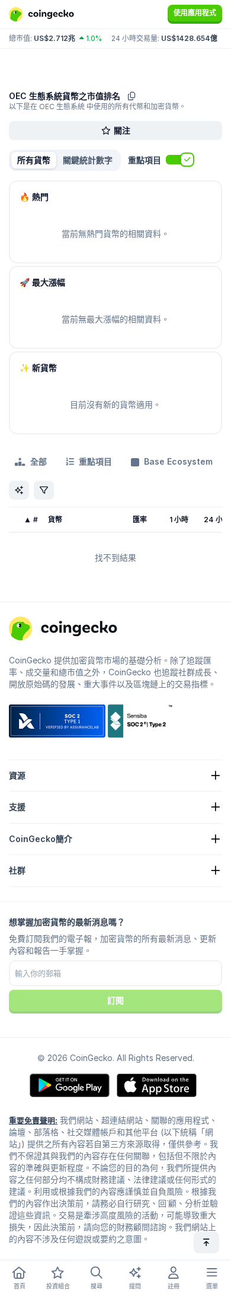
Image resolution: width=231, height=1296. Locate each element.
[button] (87, 160)
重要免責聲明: (33, 1120)
